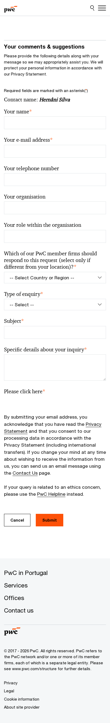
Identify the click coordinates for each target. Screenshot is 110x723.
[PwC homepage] (10, 8)
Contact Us (25, 473)
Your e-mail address (28, 140)
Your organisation (24, 196)
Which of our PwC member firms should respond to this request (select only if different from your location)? (50, 260)
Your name (18, 111)
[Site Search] (92, 8)
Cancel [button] (17, 520)
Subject (14, 321)
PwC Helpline (51, 494)
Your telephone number (31, 168)
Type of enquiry (23, 294)
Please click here (24, 391)
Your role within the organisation (42, 225)
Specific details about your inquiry (45, 349)
